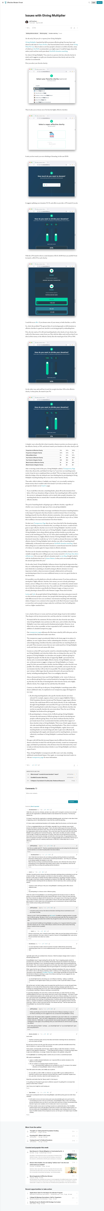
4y (38, 809)
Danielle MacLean (55, 1194)
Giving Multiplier (30, 42)
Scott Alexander (44, 1199)
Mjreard (31, 1199)
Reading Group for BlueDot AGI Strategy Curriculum (45, 1202)
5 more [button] (60, 33)
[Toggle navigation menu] (3, 2)
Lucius (27, 594)
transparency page (35, 632)
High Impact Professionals (36, 1194)
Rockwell (32, 1166)
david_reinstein (33, 1034)
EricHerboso (32, 943)
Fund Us (44, 486)
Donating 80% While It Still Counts (40, 1135)
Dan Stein (32, 1152)
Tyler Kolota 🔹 (33, 1092)
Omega (73, 780)
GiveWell (36, 49)
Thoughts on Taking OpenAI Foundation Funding (44, 1131)
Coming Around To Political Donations (41, 1140)
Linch (30, 872)
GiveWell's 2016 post (48, 972)
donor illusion (50, 558)
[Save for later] (71, 28)
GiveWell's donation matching (58, 51)
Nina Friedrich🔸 (46, 1194)
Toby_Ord (32, 1177)
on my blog (63, 556)
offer (36, 322)
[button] (27, 810)
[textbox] (52, 796)
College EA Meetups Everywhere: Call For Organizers (45, 1197)
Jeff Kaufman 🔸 (34, 21)
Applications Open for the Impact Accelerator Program (46, 1192)
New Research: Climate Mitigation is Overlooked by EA (46, 1151)
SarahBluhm (37, 1199)
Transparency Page (69, 468)
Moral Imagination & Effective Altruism (41, 1176)
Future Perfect (43, 44)
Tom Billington (38, 1166)
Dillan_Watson (33, 1203)
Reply (27, 842)
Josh (33, 594)
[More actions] (77, 28)
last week (52, 915)
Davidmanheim (33, 809)
